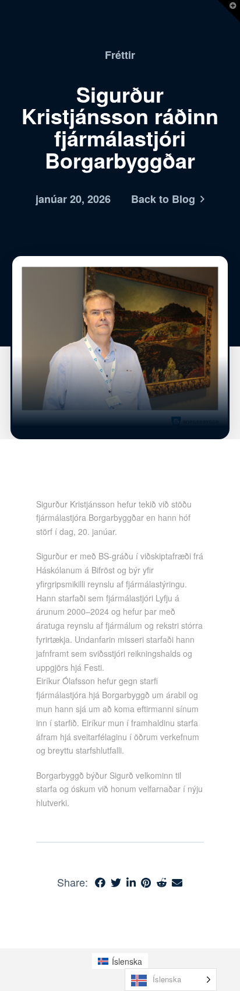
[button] (229, 11)
